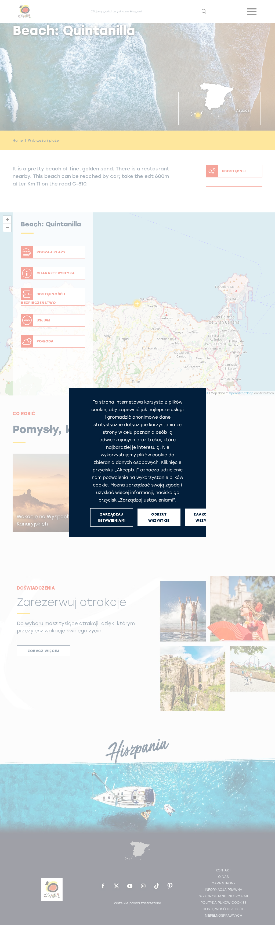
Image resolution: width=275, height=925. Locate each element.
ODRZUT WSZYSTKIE (158, 517)
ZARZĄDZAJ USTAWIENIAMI (112, 517)
